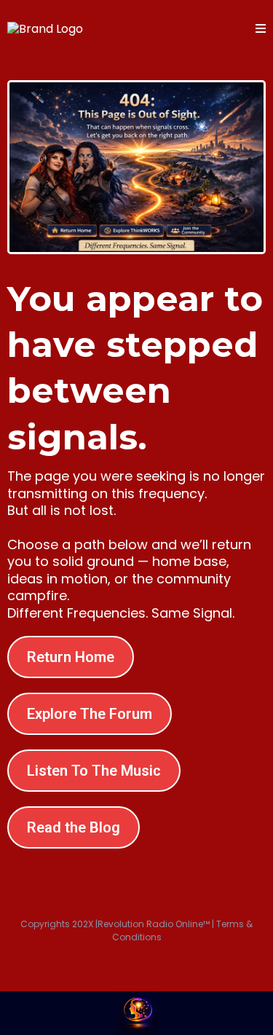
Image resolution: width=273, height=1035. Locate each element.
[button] (261, 29)
